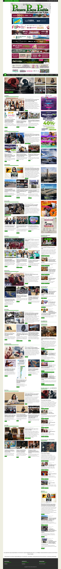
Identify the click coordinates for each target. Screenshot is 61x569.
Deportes (6, 266)
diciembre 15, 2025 (51, 471)
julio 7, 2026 (18, 378)
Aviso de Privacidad (42, 563)
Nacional (26, 323)
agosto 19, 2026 (19, 258)
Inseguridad (26, 178)
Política (6, 421)
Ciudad (26, 143)
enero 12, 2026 (44, 452)
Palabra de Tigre (43, 307)
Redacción (12, 86)
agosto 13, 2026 (27, 346)
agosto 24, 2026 (38, 84)
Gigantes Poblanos (47, 265)
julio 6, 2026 (30, 367)
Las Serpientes (46, 408)
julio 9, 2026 (50, 362)
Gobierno (26, 110)
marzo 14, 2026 (51, 267)
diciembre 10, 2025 (51, 480)
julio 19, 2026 (43, 246)
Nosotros (5, 563)
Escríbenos (23, 563)
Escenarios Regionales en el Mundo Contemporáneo (47, 349)
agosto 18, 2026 (51, 429)
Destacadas (30, 127)
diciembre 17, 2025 (51, 462)
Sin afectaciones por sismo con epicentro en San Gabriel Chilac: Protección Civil (32, 0)
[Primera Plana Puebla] (5, 74)
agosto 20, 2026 (7, 258)
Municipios (26, 283)
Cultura (26, 438)
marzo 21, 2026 (51, 257)
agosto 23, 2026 (8, 86)
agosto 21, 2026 (31, 188)
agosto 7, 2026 (7, 367)
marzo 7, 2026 (51, 276)
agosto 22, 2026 (19, 224)
